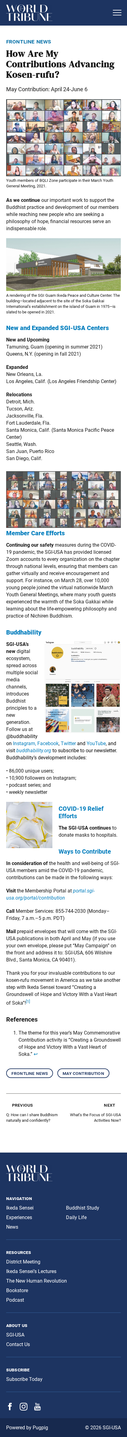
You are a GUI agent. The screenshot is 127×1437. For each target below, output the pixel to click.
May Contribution (83, 1073)
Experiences (19, 1217)
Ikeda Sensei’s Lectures (31, 1271)
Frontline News (29, 1073)
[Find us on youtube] (37, 1409)
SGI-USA (15, 1335)
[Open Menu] (117, 12)
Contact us (18, 1344)
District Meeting (23, 1262)
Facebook (48, 743)
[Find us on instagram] (23, 1409)
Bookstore (17, 1290)
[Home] (57, 13)
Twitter (69, 743)
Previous (22, 1105)
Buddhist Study (82, 1208)
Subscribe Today (24, 1379)
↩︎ (36, 1054)
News (12, 1227)
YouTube (96, 743)
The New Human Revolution (36, 1281)
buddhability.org (33, 750)
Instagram (24, 743)
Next (109, 1105)
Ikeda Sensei (20, 1208)
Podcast (15, 1300)
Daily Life (76, 1217)
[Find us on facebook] (10, 1408)
